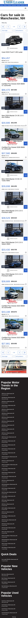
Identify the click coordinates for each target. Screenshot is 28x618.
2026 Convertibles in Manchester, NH (9, 465)
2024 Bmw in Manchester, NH (8, 430)
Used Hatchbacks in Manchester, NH (9, 613)
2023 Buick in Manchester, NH (8, 524)
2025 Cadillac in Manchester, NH (8, 509)
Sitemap (14, 617)
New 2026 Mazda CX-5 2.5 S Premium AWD (12, 211)
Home (1, 5)
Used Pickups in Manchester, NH (8, 609)
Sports (18, 5)
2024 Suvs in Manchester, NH (8, 422)
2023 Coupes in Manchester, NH (8, 544)
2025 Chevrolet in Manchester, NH (9, 493)
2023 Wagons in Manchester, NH (8, 548)
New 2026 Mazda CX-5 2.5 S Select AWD (12, 243)
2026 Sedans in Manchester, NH (8, 441)
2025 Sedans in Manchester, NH (8, 453)
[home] (14, 2)
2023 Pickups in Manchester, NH (8, 469)
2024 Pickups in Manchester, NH (8, 473)
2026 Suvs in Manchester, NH (8, 394)
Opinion (23, 5)
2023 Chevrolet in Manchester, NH (9, 477)
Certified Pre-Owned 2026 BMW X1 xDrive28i (13, 148)
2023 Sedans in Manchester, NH (8, 445)
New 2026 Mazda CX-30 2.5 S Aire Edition (12, 116)
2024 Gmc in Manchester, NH (8, 461)
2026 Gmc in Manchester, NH (8, 410)
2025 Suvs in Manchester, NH (8, 418)
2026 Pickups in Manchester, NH (8, 406)
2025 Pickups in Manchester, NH (8, 489)
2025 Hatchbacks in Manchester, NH (9, 485)
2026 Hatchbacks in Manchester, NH (9, 457)
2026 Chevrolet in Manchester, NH (9, 437)
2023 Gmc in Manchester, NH (8, 505)
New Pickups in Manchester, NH (8, 579)
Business (14, 5)
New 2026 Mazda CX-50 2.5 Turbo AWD (12, 179)
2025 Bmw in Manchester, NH (8, 414)
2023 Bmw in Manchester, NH (8, 426)
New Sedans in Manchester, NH (8, 583)
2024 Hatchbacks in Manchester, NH (9, 540)
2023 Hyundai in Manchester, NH (8, 528)
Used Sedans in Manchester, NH (8, 605)
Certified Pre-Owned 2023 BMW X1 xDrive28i (13, 338)
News (5, 5)
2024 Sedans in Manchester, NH (8, 449)
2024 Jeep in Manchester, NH (8, 501)
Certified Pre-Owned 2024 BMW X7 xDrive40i (13, 84)
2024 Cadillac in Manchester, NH (8, 497)
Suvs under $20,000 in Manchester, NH (10, 560)
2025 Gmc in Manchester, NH (8, 481)
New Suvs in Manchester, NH (8, 575)
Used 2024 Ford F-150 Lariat (12, 52)
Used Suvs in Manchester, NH (8, 601)
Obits (26, 5)
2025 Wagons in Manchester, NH (8, 516)
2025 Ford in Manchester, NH (8, 512)
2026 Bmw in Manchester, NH (8, 402)
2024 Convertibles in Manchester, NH (9, 536)
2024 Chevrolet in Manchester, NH (9, 520)
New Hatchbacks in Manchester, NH (9, 587)
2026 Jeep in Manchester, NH (8, 532)
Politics (9, 5)
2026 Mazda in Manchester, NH (8, 398)
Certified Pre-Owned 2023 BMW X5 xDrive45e (13, 306)
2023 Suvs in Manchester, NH (8, 434)
